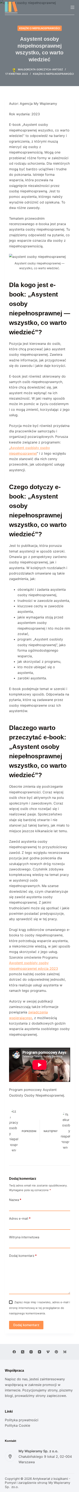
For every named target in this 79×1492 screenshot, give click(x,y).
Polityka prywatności (21, 1420)
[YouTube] (39, 1351)
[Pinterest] (56, 1351)
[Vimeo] (48, 1351)
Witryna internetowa (24, 1237)
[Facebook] (14, 1351)
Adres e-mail (20, 1218)
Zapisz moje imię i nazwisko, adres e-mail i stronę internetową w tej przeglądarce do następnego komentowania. (39, 1307)
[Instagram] (31, 1351)
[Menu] (72, 7)
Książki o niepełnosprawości (39, 28)
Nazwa (15, 1200)
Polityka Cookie (17, 1425)
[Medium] (64, 1351)
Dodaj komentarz (23, 1256)
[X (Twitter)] (22, 1351)
